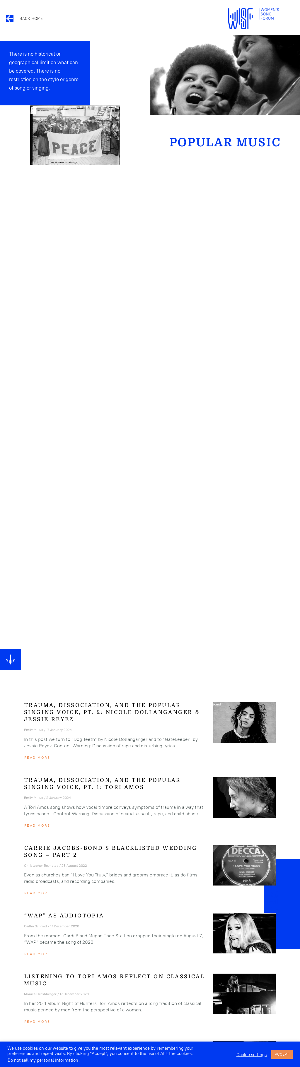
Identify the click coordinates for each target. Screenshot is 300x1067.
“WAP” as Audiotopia (64, 916)
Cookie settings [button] (251, 1054)
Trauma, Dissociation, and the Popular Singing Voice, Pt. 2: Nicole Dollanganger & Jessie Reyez (112, 712)
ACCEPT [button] (282, 1054)
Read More (37, 757)
